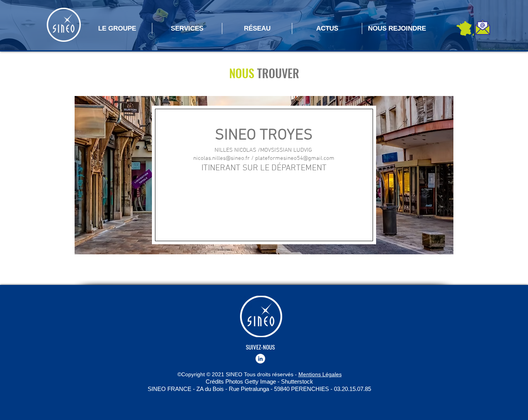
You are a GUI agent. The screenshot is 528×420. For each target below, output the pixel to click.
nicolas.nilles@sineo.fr (221, 158)
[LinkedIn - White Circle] (260, 358)
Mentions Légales (320, 374)
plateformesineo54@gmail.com (294, 158)
